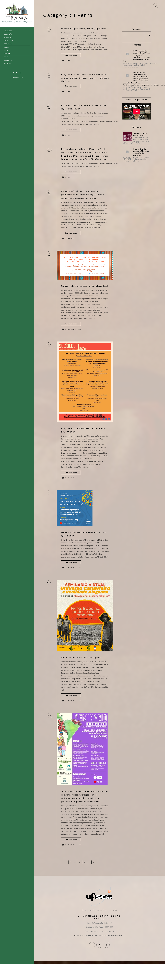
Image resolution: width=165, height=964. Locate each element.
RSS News (7, 63)
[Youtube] (20, 72)
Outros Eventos (76, 329)
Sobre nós (8, 34)
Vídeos (6, 47)
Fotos (6, 50)
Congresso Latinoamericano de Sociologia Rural (84, 286)
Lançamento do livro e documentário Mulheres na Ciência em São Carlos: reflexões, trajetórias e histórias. (85, 77)
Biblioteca (8, 44)
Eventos (7, 53)
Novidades (8, 31)
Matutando (8, 40)
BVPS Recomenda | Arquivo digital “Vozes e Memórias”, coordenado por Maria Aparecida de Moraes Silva (136, 56)
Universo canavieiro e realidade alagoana (81, 657)
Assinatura (8, 60)
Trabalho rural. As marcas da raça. (140, 134)
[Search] (148, 34)
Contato (7, 57)
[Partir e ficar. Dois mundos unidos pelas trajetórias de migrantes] (127, 151)
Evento (67, 60)
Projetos (7, 37)
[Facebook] (13, 72)
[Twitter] (17, 72)
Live (72, 238)
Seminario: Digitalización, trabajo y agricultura (83, 28)
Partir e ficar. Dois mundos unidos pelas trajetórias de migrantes (141, 152)
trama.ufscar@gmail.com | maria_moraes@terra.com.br (99, 935)
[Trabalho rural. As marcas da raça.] (127, 136)
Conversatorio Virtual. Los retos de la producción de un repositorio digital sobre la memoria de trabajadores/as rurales (82, 194)
